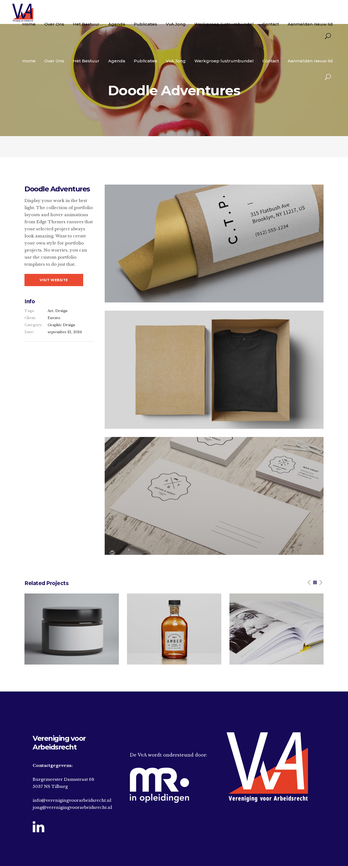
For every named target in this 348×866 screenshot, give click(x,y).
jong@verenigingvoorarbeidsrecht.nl (72, 807)
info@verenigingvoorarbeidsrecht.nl (72, 800)
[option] (71, 628)
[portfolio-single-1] (214, 243)
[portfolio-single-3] (214, 495)
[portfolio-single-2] (214, 369)
